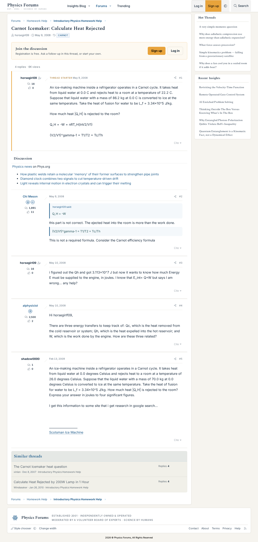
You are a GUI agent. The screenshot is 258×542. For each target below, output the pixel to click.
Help (237, 528)
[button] (89, 6)
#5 (180, 358)
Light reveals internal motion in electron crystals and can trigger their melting (75, 183)
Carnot (63, 35)
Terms (216, 528)
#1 (180, 77)
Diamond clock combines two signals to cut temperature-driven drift (69, 179)
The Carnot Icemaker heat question (40, 467)
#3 (180, 262)
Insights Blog (76, 6)
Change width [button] (47, 528)
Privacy (227, 528)
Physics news (22, 166)
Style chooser (23, 528)
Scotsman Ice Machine (66, 432)
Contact (194, 528)
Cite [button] (176, 142)
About (205, 528)
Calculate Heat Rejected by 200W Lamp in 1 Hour (51, 482)
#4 (180, 305)
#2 (180, 196)
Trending (123, 6)
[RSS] (245, 528)
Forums (101, 6)
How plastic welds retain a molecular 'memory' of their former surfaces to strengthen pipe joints (89, 174)
